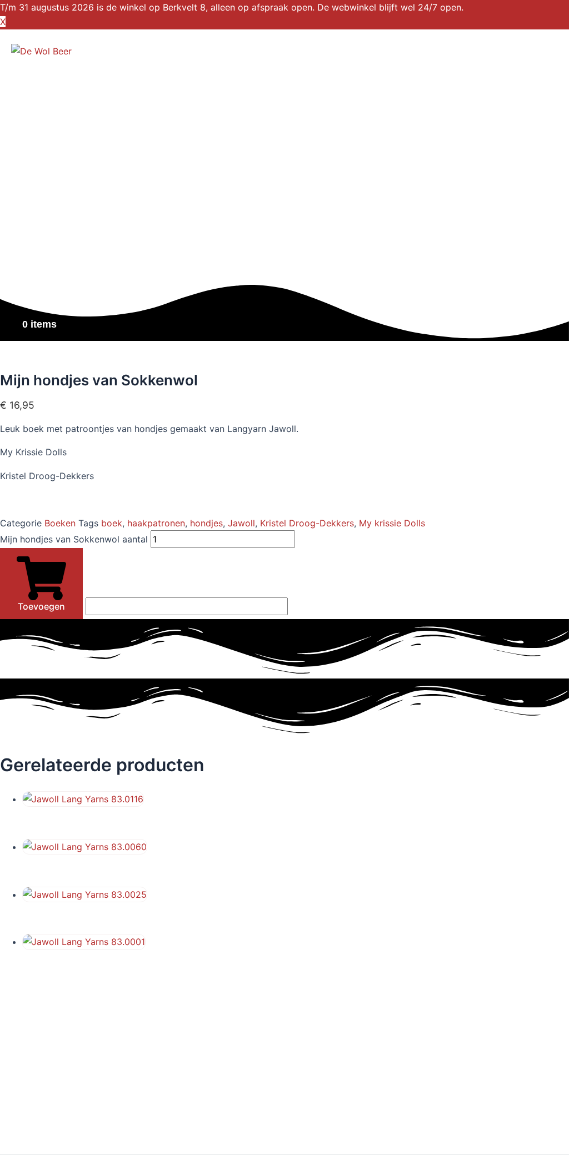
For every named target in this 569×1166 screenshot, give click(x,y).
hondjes (206, 523)
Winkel (38, 102)
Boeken (60, 523)
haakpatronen (156, 523)
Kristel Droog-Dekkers (307, 523)
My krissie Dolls (392, 523)
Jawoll (241, 523)
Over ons (44, 146)
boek (111, 523)
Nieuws (39, 235)
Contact (40, 279)
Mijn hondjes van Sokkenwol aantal (74, 539)
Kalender (43, 191)
